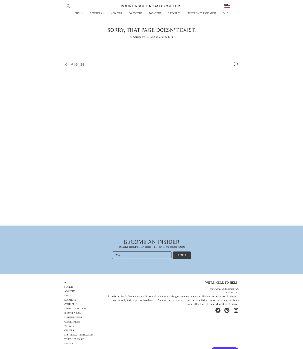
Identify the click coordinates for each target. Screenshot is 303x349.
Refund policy (72, 313)
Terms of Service (74, 339)
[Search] (236, 64)
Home (67, 282)
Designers (96, 13)
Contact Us (71, 304)
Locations (70, 300)
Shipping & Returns (75, 309)
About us (69, 291)
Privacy (68, 344)
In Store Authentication (78, 335)
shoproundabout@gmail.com (224, 289)
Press (67, 295)
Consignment (72, 322)
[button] (236, 6)
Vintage (69, 326)
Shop (78, 13)
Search (68, 287)
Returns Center (73, 317)
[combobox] (151, 64)
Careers (69, 330)
